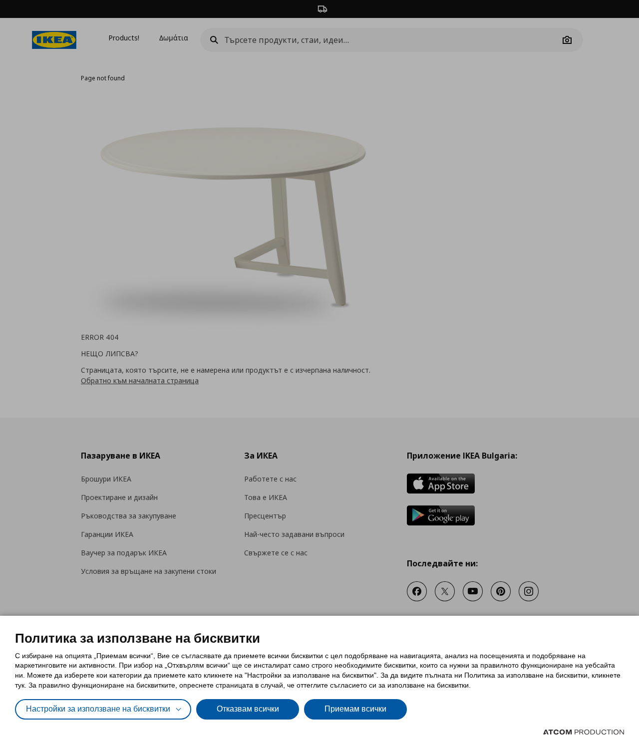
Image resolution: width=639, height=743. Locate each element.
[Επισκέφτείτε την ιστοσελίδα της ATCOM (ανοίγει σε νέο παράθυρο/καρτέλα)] (583, 732)
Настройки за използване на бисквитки (98, 709)
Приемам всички (355, 709)
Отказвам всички (248, 709)
